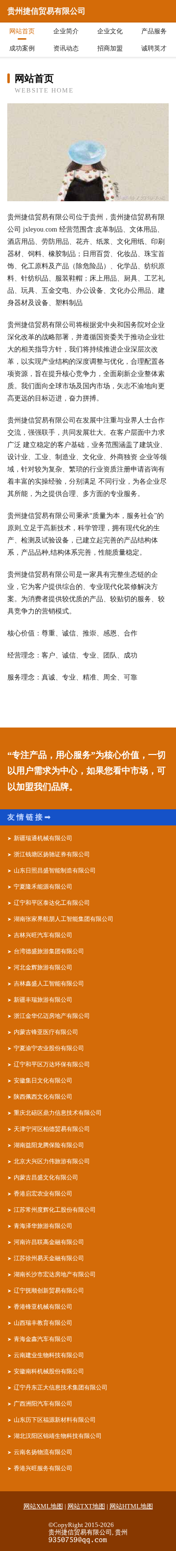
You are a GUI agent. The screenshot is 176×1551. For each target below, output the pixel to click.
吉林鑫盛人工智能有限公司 (49, 983)
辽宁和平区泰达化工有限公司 (52, 902)
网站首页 (22, 31)
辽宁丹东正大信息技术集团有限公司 (61, 1387)
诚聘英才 (154, 48)
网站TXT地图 (86, 1506)
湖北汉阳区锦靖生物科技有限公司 (58, 1436)
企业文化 (110, 31)
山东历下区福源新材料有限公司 (55, 1419)
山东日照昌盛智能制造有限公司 (55, 870)
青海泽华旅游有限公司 (43, 1225)
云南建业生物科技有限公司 (49, 1355)
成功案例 (22, 48)
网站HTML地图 (131, 1506)
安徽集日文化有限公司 (43, 1080)
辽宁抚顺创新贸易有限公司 (49, 1290)
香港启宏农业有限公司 (43, 1193)
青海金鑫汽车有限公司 (43, 1339)
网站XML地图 (43, 1506)
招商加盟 (110, 48)
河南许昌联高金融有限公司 (49, 1242)
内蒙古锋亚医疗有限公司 (46, 1032)
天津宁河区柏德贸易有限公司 (52, 1129)
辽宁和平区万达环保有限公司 (52, 1064)
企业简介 (66, 31)
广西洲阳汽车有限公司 (43, 1403)
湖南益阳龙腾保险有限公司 (49, 1145)
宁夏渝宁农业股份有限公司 (49, 1048)
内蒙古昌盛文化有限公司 (46, 1177)
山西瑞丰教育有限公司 (43, 1322)
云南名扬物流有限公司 (43, 1452)
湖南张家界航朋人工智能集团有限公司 (63, 919)
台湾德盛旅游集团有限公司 (49, 951)
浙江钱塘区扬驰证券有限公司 (52, 854)
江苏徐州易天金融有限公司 (49, 1258)
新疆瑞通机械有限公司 (43, 838)
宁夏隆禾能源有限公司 (43, 886)
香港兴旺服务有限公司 (43, 1468)
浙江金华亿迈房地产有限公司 (52, 1015)
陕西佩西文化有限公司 (43, 1096)
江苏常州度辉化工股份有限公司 (55, 1209)
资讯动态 (66, 48)
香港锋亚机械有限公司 (43, 1306)
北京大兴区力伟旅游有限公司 (52, 1161)
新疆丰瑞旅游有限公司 (43, 999)
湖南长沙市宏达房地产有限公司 (55, 1274)
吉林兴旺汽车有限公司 (43, 935)
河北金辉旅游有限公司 (43, 967)
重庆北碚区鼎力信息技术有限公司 (58, 1112)
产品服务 (154, 31)
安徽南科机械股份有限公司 (49, 1371)
